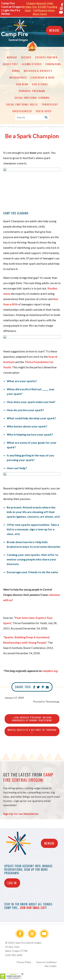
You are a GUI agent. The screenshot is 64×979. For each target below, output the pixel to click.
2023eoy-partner (46, 57)
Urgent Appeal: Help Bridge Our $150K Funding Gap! (39, 6)
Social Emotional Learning (32, 97)
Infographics (18, 77)
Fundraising (53, 64)
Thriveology (49, 104)
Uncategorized (22, 111)
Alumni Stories (32, 64)
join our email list (33, 908)
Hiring (16, 71)
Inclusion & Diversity (38, 71)
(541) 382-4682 (13, 955)
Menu (53, 30)
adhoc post (10, 64)
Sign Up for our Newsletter (21, 813)
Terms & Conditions (46, 962)
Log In (12, 883)
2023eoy (26, 57)
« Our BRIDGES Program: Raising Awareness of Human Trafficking (32, 719)
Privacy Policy (24, 962)
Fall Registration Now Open (44, 11)
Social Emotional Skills (22, 104)
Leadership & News (42, 77)
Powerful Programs (32, 91)
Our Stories (40, 84)
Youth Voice (44, 111)
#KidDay (12, 57)
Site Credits (50, 966)
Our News (22, 84)
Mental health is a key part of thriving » (32, 731)
